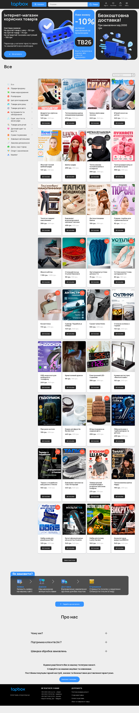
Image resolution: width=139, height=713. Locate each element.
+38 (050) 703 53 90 (48, 694)
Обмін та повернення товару (81, 702)
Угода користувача (78, 695)
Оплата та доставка (78, 698)
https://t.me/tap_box (47, 699)
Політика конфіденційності (80, 692)
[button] (106, 4)
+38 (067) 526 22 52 (48, 696)
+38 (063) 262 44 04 (48, 692)
